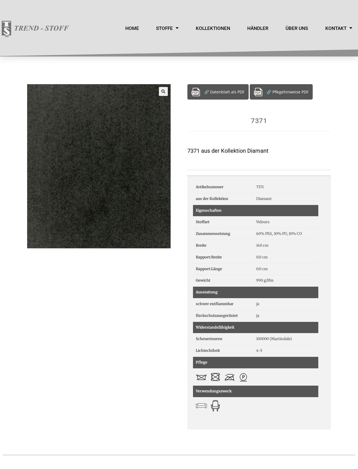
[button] (163, 91)
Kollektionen (213, 28)
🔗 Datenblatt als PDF (224, 92)
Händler (257, 28)
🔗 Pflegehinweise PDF (287, 92)
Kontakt (336, 28)
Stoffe (164, 28)
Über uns (297, 28)
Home (132, 28)
